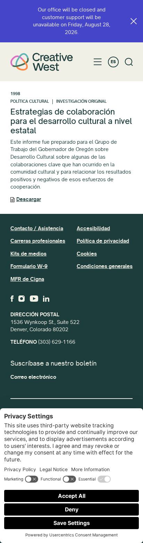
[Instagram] (21, 298)
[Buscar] (129, 62)
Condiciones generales (105, 266)
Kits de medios (28, 254)
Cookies (87, 254)
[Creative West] (41, 61)
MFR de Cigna (27, 279)
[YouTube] (34, 298)
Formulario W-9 (29, 266)
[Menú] (98, 61)
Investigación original (81, 101)
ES (113, 62)
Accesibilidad (93, 228)
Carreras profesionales (37, 241)
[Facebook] (12, 298)
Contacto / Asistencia (36, 228)
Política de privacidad (103, 241)
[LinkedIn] (46, 298)
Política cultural (29, 101)
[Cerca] (134, 21)
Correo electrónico (33, 377)
